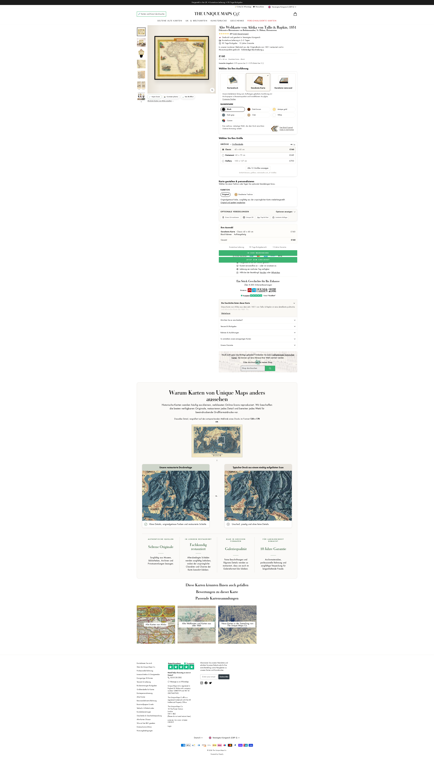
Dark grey (230, 115)
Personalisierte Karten (262, 21)
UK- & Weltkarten (196, 21)
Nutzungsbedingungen (145, 730)
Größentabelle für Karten (145, 689)
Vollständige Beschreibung (251, 50)
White (280, 115)
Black (229, 109)
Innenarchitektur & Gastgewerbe (148, 674)
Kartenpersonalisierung (145, 693)
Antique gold (282, 109)
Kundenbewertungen (144, 712)
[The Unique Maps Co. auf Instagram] (201, 683)
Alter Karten (141, 697)
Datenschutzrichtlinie (144, 727)
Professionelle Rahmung (145, 670)
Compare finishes (229, 99)
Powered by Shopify (217, 754)
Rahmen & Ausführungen (230, 333)
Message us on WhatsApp (179, 681)
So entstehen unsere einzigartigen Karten (236, 339)
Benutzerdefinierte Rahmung (147, 700)
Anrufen (263, 272)
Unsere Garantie (227, 345)
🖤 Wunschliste (258, 7)
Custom (229, 120)
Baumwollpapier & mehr (145, 704)
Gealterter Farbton (245, 194)
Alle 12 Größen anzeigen (258, 168)
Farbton (225, 190)
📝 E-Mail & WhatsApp (243, 7)
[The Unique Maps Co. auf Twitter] (210, 683)
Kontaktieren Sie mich (144, 663)
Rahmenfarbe (227, 104)
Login (169, 726)
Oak (254, 115)
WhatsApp (275, 272)
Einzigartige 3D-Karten (145, 678)
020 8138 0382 (176, 677)
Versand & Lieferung (144, 682)
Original (225, 194)
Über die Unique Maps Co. (146, 667)
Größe (258, 144)
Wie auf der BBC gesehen (146, 723)
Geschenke (237, 21)
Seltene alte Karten (169, 21)
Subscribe (223, 677)
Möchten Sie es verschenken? (232, 320)
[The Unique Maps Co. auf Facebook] (206, 683)
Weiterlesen (225, 313)
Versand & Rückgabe (228, 326)
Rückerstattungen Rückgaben (147, 685)
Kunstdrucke (219, 21)
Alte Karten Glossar (144, 719)
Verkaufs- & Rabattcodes (145, 708)
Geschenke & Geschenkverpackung (149, 716)
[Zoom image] (212, 90)
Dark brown (256, 109)
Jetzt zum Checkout (258, 259)
